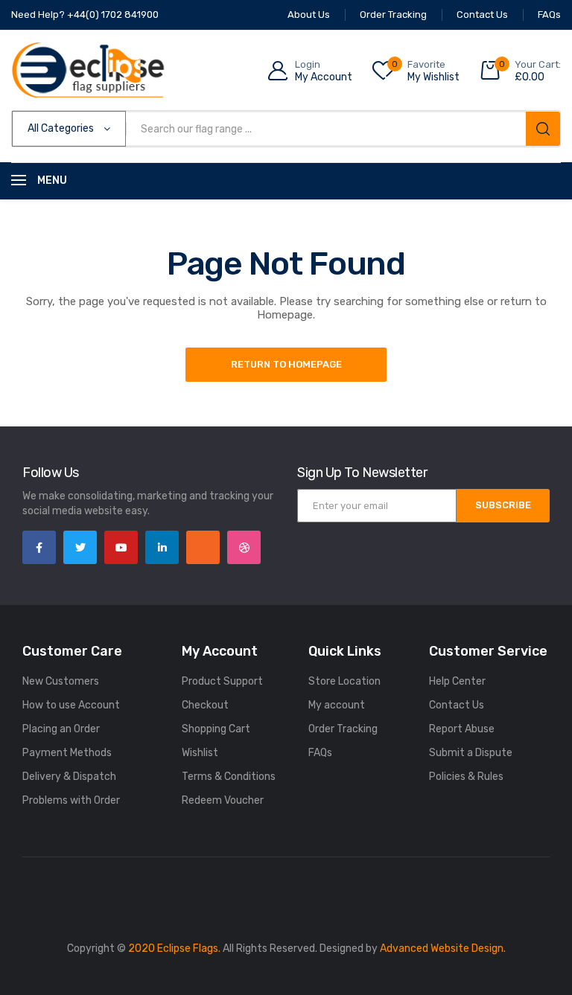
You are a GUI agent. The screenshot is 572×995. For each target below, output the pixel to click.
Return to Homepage (286, 364)
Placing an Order (61, 729)
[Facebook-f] (39, 547)
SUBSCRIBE (503, 505)
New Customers (60, 681)
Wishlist (200, 752)
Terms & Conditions (229, 776)
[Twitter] (80, 547)
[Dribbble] (244, 547)
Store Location (344, 681)
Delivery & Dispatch (69, 776)
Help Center (457, 681)
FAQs (320, 752)
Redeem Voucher (223, 800)
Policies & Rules (466, 776)
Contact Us (456, 705)
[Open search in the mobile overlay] (286, 129)
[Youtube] (121, 547)
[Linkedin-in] (162, 547)
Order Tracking (343, 729)
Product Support (222, 681)
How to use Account (71, 705)
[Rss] (203, 547)
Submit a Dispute (470, 752)
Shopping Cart (216, 729)
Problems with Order (71, 800)
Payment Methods (67, 752)
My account (336, 705)
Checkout (205, 705)
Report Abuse (462, 729)
